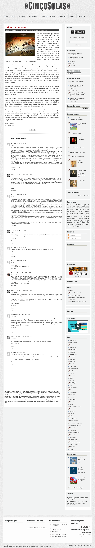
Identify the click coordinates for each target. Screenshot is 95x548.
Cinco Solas (14, 545)
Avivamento (76, 206)
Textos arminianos (74, 444)
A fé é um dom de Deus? (77, 148)
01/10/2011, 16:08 (21, 247)
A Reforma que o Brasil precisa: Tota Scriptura (60, 524)
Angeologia (73, 340)
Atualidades (79, 204)
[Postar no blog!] (31, 130)
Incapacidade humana (75, 215)
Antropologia (73, 342)
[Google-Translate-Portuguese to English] (40, 525)
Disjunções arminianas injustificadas (76, 54)
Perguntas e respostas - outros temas (78, 302)
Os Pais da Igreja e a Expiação (59, 534)
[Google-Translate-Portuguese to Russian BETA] (42, 525)
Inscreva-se (81, 16)
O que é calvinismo (80, 161)
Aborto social (55, 531)
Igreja (87, 213)
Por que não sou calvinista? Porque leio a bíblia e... (77, 82)
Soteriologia (72, 224)
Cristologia (70, 209)
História (76, 213)
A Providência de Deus (76, 66)
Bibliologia (85, 206)
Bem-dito (72, 359)
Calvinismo (32, 16)
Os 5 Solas (21, 16)
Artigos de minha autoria (76, 293)
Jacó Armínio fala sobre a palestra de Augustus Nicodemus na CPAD (82, 173)
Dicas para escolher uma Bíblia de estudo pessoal (77, 118)
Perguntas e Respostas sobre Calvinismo (77, 298)
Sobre (12, 16)
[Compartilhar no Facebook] (35, 130)
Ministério (72, 411)
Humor (72, 402)
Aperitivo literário (74, 345)
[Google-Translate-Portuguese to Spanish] (45, 525)
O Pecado (72, 61)
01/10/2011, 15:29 (21, 195)
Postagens (72, 235)
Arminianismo (73, 349)
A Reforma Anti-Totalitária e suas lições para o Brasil (60, 528)
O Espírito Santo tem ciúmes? (82, 138)
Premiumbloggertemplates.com (43, 546)
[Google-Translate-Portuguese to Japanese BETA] (38, 525)
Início (71, 290)
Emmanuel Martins (16, 273)
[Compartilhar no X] (33, 130)
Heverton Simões (15, 314)
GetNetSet (88, 545)
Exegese (72, 390)
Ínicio (6, 16)
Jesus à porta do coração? (77, 156)
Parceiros (61, 16)
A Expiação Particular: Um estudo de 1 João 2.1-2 (82, 460)
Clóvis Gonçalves (15, 174)
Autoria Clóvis (73, 354)
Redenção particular (73, 222)
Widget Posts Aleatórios (83, 195)
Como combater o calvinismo (77, 152)
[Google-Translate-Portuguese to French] (31, 525)
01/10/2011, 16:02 (27, 230)
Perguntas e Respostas (47, 16)
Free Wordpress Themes (16, 546)
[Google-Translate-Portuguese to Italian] (36, 525)
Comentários (72, 238)
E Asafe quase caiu (76, 133)
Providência (85, 220)
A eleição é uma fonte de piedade (76, 58)
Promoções (76, 220)
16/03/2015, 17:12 (21, 352)
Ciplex (83, 545)
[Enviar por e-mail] (29, 130)
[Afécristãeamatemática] (32, 27)
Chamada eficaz (83, 208)
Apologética (71, 204)
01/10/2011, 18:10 (21, 261)
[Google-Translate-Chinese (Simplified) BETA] (29, 525)
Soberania (84, 222)
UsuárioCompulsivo (87, 536)
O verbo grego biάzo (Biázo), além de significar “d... (77, 93)
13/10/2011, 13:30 (27, 337)
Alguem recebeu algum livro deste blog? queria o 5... (77, 98)
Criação (72, 373)
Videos (79, 227)
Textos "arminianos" (83, 224)
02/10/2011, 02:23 (27, 290)
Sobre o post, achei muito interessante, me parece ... (77, 86)
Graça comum (84, 211)
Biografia (72, 364)
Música (76, 216)
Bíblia (71, 16)
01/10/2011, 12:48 (21, 143)
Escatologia (86, 209)
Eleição (78, 209)
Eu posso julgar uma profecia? (81, 181)
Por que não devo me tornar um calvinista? (82, 479)
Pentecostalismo (74, 421)
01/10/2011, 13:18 (27, 174)
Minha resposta (74, 409)
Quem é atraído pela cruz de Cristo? (59, 537)
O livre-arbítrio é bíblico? (82, 124)
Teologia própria (74, 439)
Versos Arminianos (75, 295)
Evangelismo (71, 211)
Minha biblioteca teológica (76, 488)
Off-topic (72, 416)
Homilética (81, 213)
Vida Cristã (71, 226)
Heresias (70, 213)
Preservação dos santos (76, 425)
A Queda (72, 63)
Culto (71, 378)
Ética (71, 385)
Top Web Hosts (70, 545)
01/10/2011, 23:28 (27, 273)
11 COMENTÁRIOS (42, 30)
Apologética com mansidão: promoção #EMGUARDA (82, 470)
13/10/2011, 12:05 (25, 314)
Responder (13, 169)
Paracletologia (84, 216)
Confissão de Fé (74, 371)
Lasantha (32, 546)
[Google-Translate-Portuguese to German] (33, 525)
